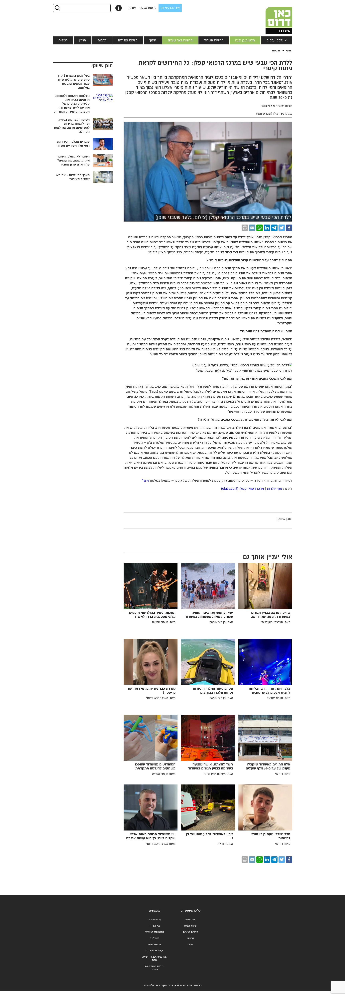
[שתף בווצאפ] (259, 228)
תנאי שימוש (190, 920)
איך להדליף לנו (170, 8)
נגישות (190, 938)
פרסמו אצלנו (148, 8)
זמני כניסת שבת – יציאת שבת (154, 958)
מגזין (82, 40)
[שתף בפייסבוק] (119, 8)
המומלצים (154, 938)
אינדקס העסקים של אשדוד (154, 968)
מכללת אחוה (154, 944)
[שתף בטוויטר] (282, 228)
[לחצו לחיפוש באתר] (57, 8)
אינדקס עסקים (277, 40)
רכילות (62, 40)
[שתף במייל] (252, 228)
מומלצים (154, 910)
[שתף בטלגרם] (274, 228)
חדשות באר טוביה (180, 40)
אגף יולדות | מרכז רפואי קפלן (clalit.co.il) (251, 488)
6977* (145, 480)
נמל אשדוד (154, 926)
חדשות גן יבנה (245, 40)
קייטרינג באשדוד (154, 951)
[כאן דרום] (272, 17)
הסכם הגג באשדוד (154, 932)
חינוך (152, 40)
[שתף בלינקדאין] (267, 228)
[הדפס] (245, 228)
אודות (132, 8)
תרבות (102, 40)
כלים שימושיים (190, 910)
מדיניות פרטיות (190, 932)
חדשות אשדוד (213, 40)
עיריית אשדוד (154, 920)
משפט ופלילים (128, 40)
